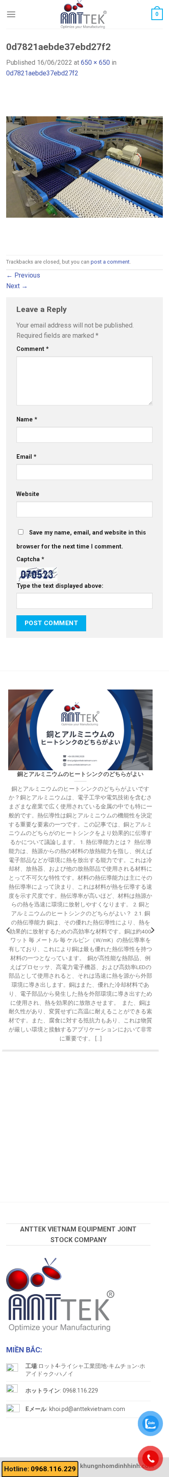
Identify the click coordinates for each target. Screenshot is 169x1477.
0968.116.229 (53, 1469)
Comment (32, 349)
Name (26, 419)
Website (27, 494)
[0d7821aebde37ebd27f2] (84, 166)
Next (17, 286)
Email (26, 456)
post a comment (110, 262)
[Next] (152, 930)
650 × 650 (95, 62)
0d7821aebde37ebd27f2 (42, 73)
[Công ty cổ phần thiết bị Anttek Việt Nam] (83, 14)
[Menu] (11, 14)
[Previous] (9, 930)
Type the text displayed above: (59, 586)
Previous (23, 275)
